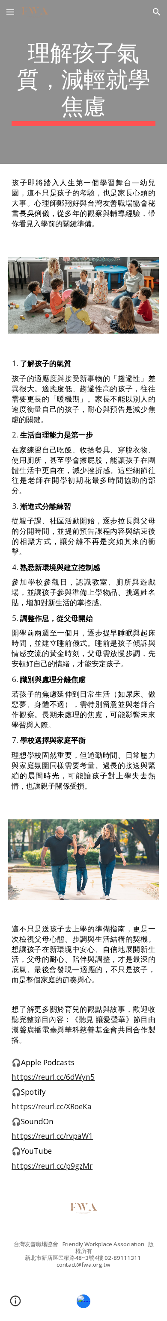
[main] (83, 82)
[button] (10, 12)
